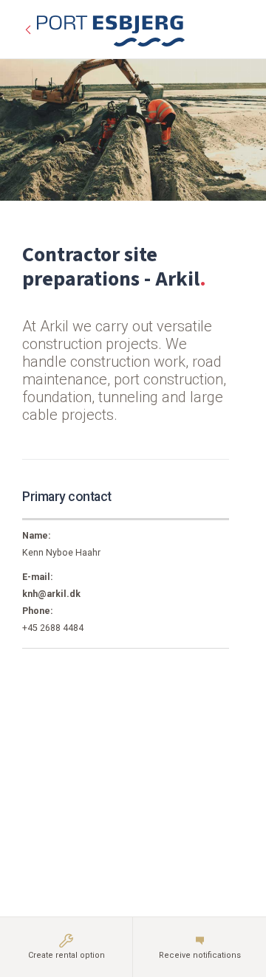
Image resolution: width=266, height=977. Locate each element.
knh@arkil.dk (51, 594)
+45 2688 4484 (52, 628)
